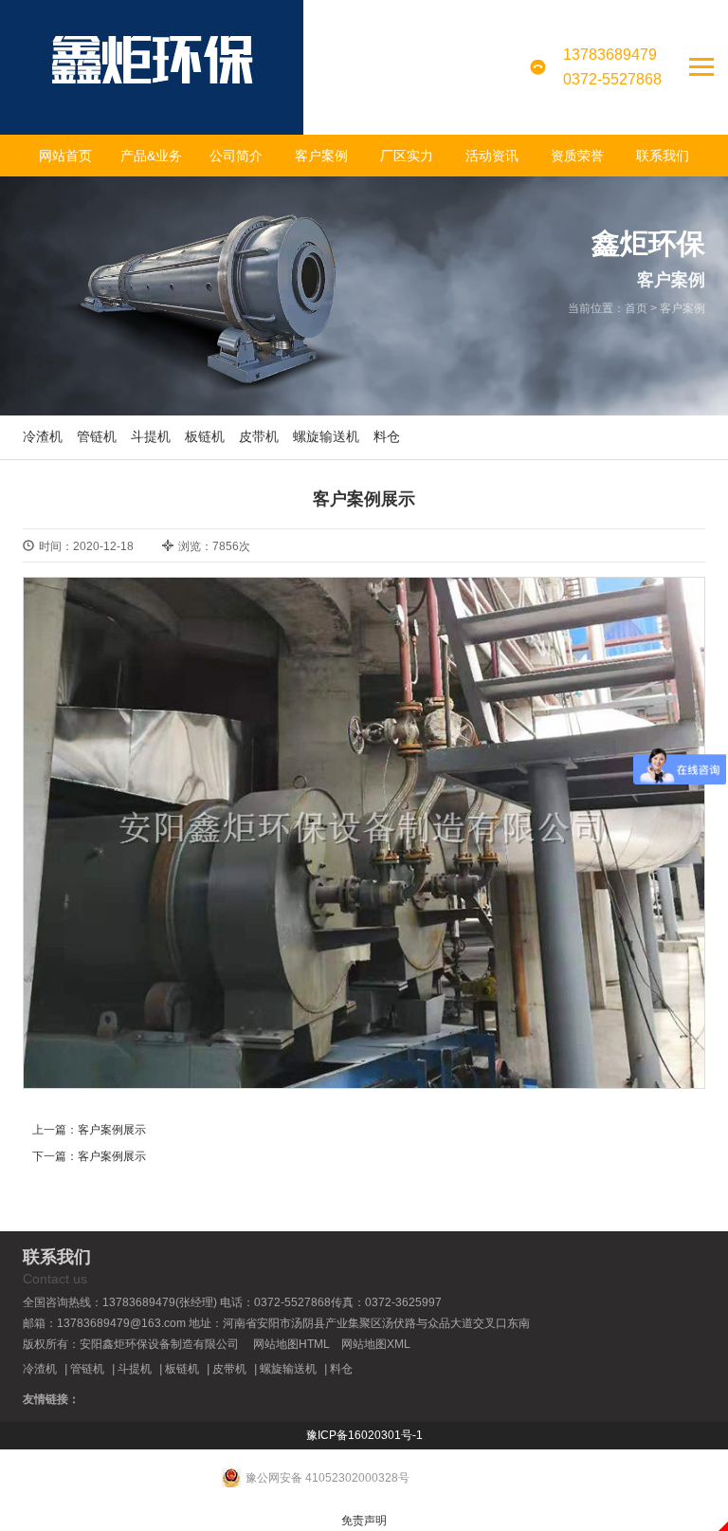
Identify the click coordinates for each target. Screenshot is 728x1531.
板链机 (205, 436)
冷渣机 (43, 436)
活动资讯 (492, 155)
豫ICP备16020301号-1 (364, 1435)
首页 (636, 308)
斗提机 (151, 436)
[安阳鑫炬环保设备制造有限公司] (151, 67)
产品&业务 (151, 155)
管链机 (97, 436)
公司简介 (236, 155)
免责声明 (364, 1520)
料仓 (386, 436)
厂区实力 (406, 155)
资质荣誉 (577, 155)
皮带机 (259, 436)
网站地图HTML (291, 1344)
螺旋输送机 (326, 436)
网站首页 (65, 155)
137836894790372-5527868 (612, 66)
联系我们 (662, 155)
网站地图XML (375, 1344)
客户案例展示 (112, 1129)
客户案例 (321, 155)
